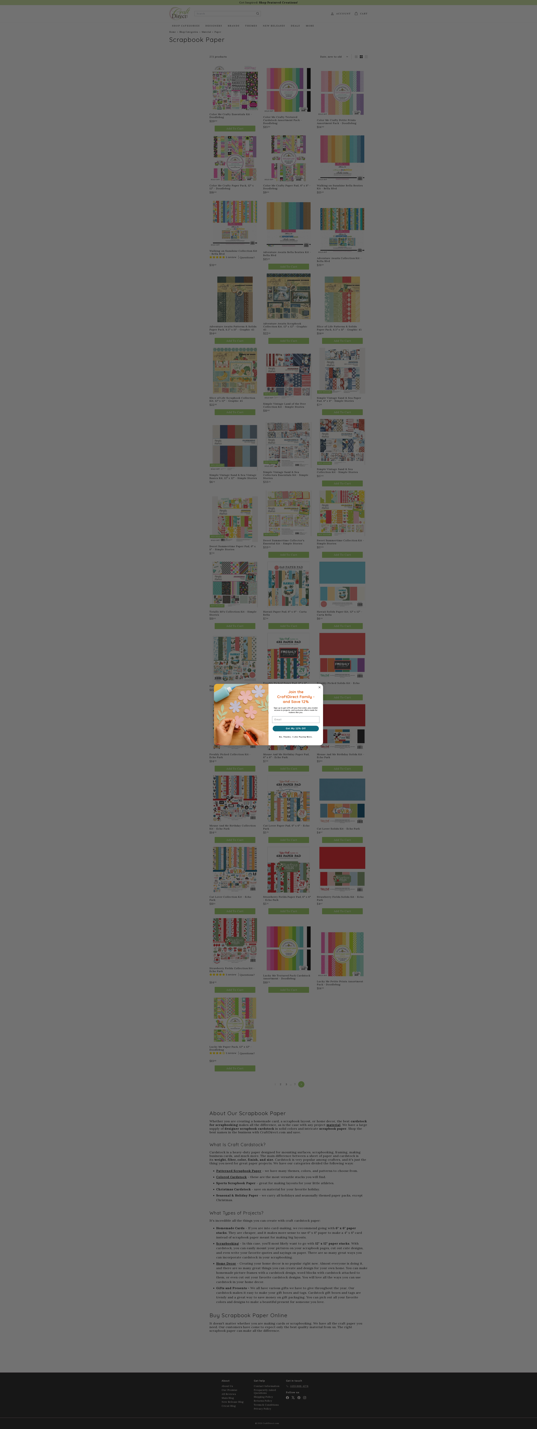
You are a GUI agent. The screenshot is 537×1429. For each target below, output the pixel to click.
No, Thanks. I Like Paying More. (296, 737)
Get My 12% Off (296, 728)
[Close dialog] (319, 687)
